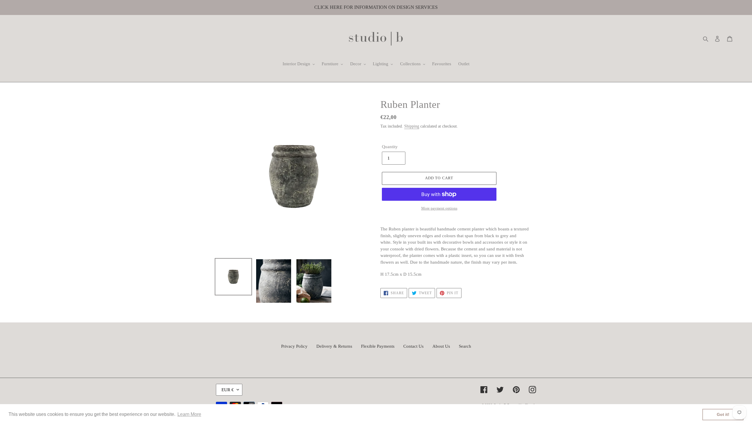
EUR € (227, 389)
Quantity (390, 146)
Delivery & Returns (334, 346)
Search (465, 346)
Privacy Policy (294, 346)
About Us (441, 346)
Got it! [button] (723, 414)
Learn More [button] (189, 414)
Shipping (411, 126)
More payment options (439, 208)
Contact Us (413, 346)
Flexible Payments (378, 346)
